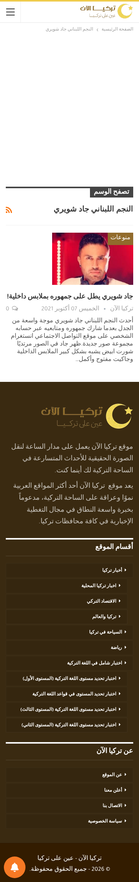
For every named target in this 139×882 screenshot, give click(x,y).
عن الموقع (112, 775)
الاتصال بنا (112, 806)
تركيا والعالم (104, 617)
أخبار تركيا (112, 571)
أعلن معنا (113, 790)
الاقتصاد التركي (101, 601)
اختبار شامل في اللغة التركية (94, 663)
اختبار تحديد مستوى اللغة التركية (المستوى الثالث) (68, 710)
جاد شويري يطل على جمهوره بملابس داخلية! (70, 297)
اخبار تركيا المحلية (98, 586)
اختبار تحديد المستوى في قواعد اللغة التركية (74, 694)
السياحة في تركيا (105, 632)
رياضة (116, 648)
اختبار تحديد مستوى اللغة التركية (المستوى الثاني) (69, 725)
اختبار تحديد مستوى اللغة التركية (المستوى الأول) (69, 679)
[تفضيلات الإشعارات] (14, 867)
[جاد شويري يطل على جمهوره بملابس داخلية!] (92, 258)
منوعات (120, 238)
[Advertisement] (69, 109)
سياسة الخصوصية (105, 821)
